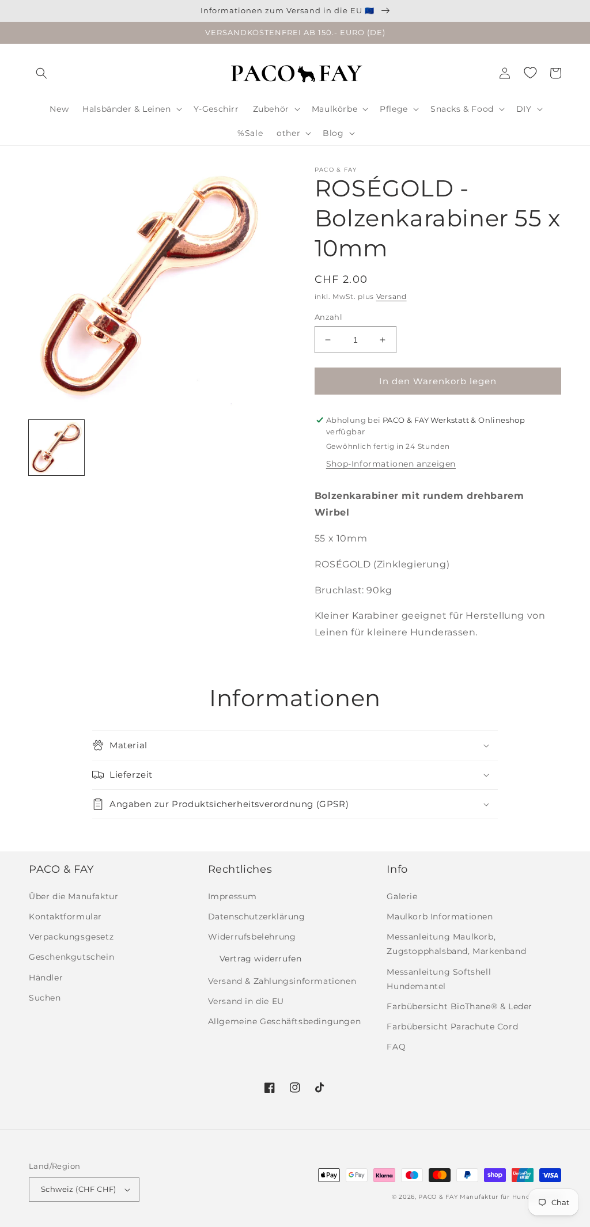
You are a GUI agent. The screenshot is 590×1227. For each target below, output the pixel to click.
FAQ (396, 1047)
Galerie (402, 896)
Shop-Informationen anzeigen (391, 464)
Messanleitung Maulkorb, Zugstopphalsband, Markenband (456, 943)
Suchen (45, 998)
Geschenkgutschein (71, 957)
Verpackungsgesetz (71, 936)
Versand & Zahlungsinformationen (282, 981)
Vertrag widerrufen (261, 958)
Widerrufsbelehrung (252, 936)
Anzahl (328, 316)
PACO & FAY (437, 1197)
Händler (46, 977)
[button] (41, 73)
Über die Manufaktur (73, 896)
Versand (391, 296)
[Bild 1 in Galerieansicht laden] (56, 447)
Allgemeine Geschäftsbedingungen (284, 1021)
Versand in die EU (246, 1001)
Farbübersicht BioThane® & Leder (459, 1006)
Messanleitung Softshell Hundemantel (439, 979)
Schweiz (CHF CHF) (78, 1189)
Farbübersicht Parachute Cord (452, 1026)
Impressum (232, 896)
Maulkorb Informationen (440, 916)
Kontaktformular (65, 916)
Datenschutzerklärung (256, 916)
